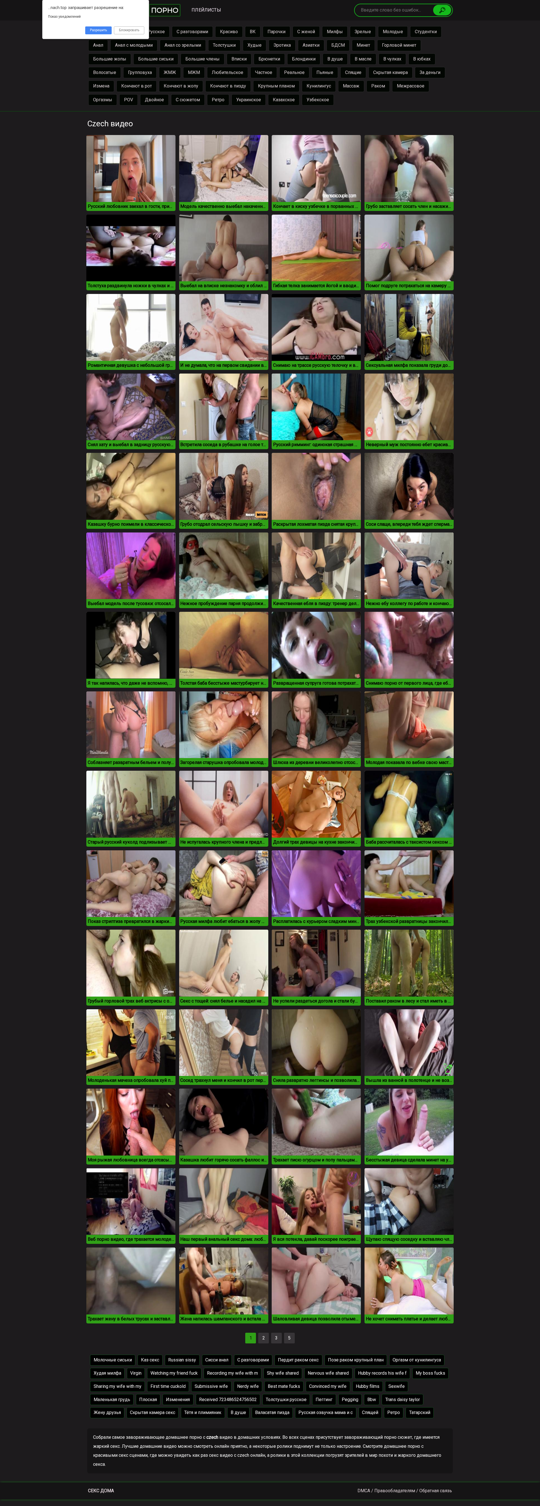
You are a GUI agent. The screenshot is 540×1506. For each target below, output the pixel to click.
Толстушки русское (286, 1399)
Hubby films (367, 1386)
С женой (306, 31)
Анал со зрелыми (183, 45)
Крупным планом (276, 86)
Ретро (218, 99)
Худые (255, 45)
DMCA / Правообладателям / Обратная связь (404, 1490)
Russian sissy (182, 1360)
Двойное (154, 99)
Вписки (239, 59)
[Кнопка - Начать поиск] (442, 10)
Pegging (350, 1399)
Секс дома (101, 1490)
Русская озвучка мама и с (325, 1412)
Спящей (370, 1412)
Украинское (248, 99)
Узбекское (318, 99)
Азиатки (311, 45)
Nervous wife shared (328, 1373)
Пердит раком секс (298, 1360)
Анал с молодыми (134, 45)
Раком (378, 86)
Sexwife (396, 1386)
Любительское (227, 72)
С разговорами (192, 31)
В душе (335, 59)
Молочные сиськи (113, 1360)
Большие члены (202, 59)
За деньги (430, 72)
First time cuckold (168, 1386)
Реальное (294, 72)
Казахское (284, 99)
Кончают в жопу (181, 86)
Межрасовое (410, 86)
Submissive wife (211, 1386)
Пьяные (324, 72)
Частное (263, 72)
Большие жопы (109, 59)
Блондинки (304, 59)
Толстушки (224, 45)
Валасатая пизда (272, 1412)
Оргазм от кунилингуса (417, 1360)
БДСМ (338, 45)
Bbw (371, 1399)
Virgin (135, 1373)
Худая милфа (107, 1373)
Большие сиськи (156, 59)
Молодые (393, 31)
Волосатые (104, 72)
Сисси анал (216, 1360)
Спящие (353, 72)
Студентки (426, 31)
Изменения (178, 1399)
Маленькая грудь (112, 1399)
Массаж (351, 86)
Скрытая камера (390, 72)
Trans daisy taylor (402, 1399)
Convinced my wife (327, 1386)
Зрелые (363, 31)
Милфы (335, 31)
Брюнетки (269, 59)
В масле (363, 59)
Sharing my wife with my (117, 1386)
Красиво (229, 31)
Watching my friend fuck (174, 1373)
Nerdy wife (248, 1386)
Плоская (148, 1399)
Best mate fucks (284, 1386)
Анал (98, 45)
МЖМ (194, 72)
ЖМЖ (170, 72)
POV (128, 99)
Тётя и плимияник (202, 1412)
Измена (101, 86)
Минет (363, 45)
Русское (156, 31)
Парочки (276, 31)
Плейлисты (206, 10)
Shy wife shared (283, 1373)
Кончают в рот (136, 86)
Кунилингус (319, 86)
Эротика (282, 45)
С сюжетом (188, 99)
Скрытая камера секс (152, 1412)
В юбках (422, 59)
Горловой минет (399, 45)
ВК (253, 31)
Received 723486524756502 (228, 1399)
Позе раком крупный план (356, 1360)
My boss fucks (430, 1373)
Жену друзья (107, 1412)
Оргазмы (102, 99)
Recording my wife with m (232, 1373)
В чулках (392, 59)
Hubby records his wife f (382, 1373)
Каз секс (150, 1360)
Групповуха (140, 72)
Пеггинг (324, 1399)
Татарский (419, 1412)
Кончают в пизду (228, 86)
